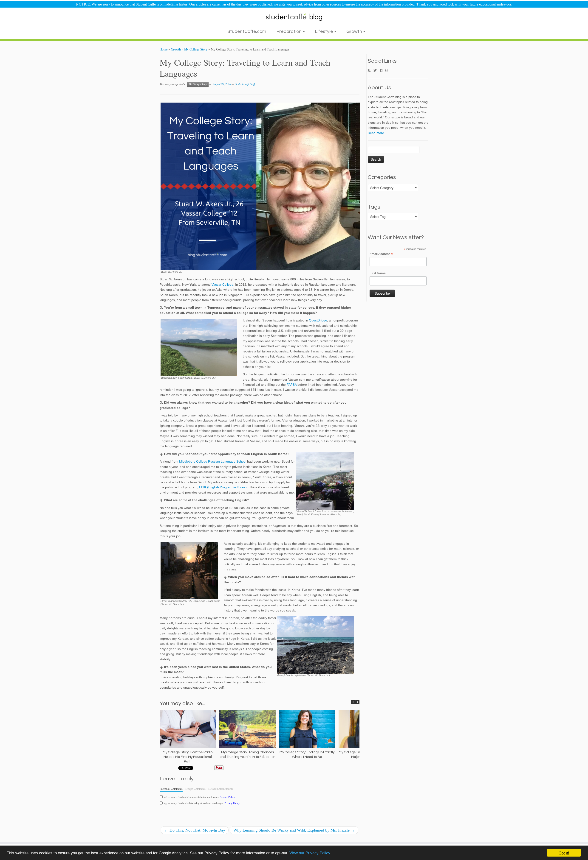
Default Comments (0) (220, 788)
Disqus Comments (195, 788)
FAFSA (292, 384)
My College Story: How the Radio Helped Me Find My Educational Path (187, 757)
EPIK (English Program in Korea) (223, 487)
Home (163, 49)
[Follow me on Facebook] (382, 70)
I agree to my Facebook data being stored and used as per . (201, 803)
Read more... (377, 133)
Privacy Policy (227, 797)
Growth (354, 31)
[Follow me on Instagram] (388, 70)
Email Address (381, 254)
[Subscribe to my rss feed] (370, 70)
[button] (357, 702)
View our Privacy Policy (309, 853)
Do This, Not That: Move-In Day (194, 830)
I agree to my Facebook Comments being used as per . (199, 797)
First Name (378, 273)
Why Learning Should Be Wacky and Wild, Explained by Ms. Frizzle (294, 830)
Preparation (289, 31)
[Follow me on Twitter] (376, 70)
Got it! (564, 853)
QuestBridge (318, 320)
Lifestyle (324, 31)
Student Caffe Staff (245, 84)
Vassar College (222, 284)
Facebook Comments (171, 788)
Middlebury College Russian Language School (212, 461)
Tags (374, 206)
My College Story (195, 49)
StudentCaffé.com (246, 31)
